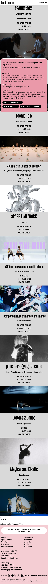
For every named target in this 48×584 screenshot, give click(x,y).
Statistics (7, 90)
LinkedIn (27, 542)
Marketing (7, 85)
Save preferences (12, 102)
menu (43, 2)
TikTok (27, 544)
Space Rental (6, 540)
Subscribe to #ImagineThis (11, 524)
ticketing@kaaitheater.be (11, 570)
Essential (7, 74)
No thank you (10, 106)
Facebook (28, 540)
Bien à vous (39, 581)
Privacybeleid (7, 547)
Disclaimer (5, 544)
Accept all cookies (30, 106)
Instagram (28, 537)
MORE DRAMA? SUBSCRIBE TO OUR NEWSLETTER (24, 530)
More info (5, 69)
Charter (4, 542)
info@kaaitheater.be (9, 558)
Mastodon (28, 547)
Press (3, 537)
